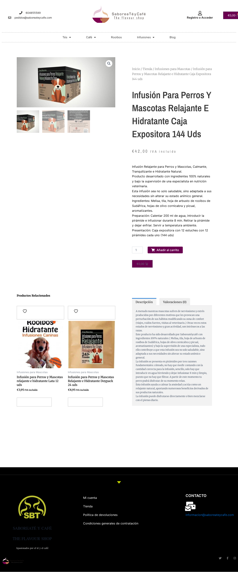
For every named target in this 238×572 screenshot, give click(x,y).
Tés (64, 37)
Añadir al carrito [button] (34, 402)
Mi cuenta (90, 498)
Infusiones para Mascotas (172, 69)
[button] (109, 63)
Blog (173, 37)
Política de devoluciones (100, 515)
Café (89, 37)
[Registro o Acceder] (200, 13)
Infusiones (144, 37)
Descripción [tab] (144, 302)
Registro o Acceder (200, 17)
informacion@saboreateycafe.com (210, 515)
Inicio (136, 69)
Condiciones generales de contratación (110, 523)
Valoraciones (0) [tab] (174, 302)
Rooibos (116, 37)
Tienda (147, 69)
